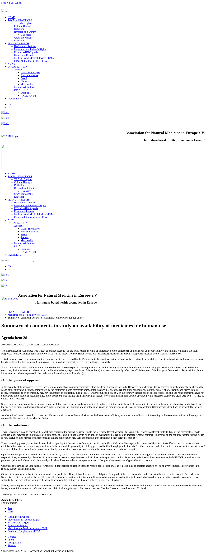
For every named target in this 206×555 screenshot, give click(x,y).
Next (10, 511)
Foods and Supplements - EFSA (30, 60)
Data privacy (14, 542)
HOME (11, 17)
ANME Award (28, 95)
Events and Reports (24, 55)
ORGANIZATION (18, 66)
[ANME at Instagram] (5, 118)
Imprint (11, 539)
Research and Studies (25, 31)
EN (9, 104)
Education (19, 40)
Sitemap (12, 545)
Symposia (26, 92)
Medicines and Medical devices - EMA (34, 58)
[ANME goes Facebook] (5, 123)
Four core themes (29, 75)
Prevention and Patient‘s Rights (30, 49)
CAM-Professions (23, 37)
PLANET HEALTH (18, 43)
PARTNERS (14, 98)
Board (24, 78)
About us (18, 69)
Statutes (24, 81)
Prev (10, 508)
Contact (12, 536)
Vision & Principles (30, 72)
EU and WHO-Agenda (26, 52)
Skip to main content (11, 2)
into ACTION (21, 89)
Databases (26, 34)
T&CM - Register (23, 23)
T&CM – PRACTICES (20, 20)
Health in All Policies (25, 46)
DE (9, 107)
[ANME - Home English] (9, 136)
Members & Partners (24, 87)
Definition (19, 29)
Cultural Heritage (23, 26)
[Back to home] (13, 168)
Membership (27, 84)
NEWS (11, 63)
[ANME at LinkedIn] (5, 112)
